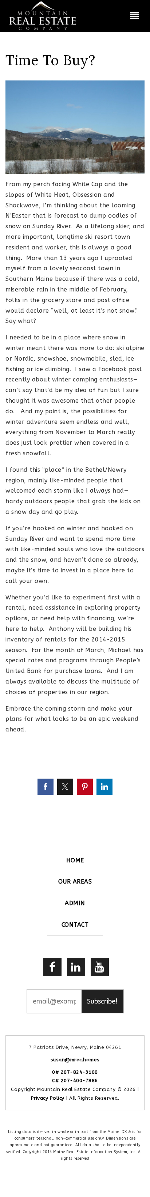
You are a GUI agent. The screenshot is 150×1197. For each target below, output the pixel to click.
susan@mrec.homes (75, 1059)
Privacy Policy (47, 1098)
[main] (75, 423)
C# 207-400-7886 (75, 1080)
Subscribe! (102, 1001)
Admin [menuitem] (75, 903)
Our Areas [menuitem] (75, 881)
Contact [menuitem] (75, 924)
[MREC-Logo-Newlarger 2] (43, 15)
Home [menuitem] (75, 860)
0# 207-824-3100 (75, 1072)
